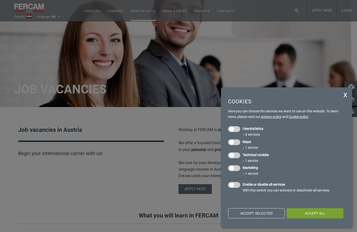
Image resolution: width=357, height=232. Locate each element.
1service (250, 147)
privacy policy (271, 117)
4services (251, 134)
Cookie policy (298, 117)
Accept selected (256, 213)
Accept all (315, 213)
